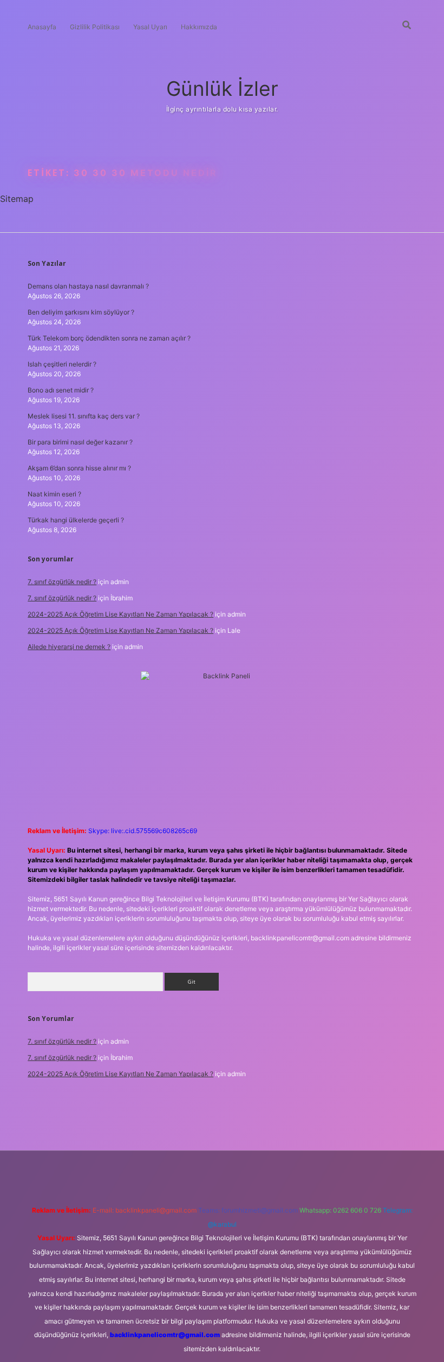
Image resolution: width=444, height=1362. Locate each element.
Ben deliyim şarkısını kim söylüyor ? (81, 312)
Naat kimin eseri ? (54, 494)
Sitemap (17, 198)
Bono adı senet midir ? (61, 390)
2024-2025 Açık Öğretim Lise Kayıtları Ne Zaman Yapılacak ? (120, 614)
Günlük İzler (222, 88)
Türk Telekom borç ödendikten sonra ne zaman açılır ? (109, 338)
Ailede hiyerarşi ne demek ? (69, 647)
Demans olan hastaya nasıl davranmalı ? (88, 286)
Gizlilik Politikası (95, 27)
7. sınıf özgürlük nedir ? (62, 582)
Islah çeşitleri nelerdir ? (62, 364)
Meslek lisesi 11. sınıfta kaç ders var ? (84, 416)
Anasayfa (42, 27)
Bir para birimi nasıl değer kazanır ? (80, 442)
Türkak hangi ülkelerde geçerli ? (76, 520)
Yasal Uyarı (150, 27)
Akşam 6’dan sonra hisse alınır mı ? (79, 468)
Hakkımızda (199, 27)
